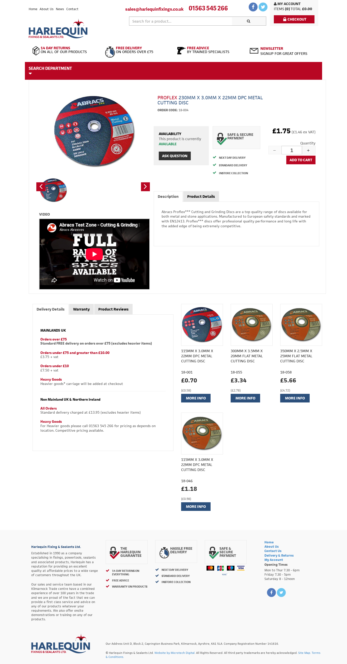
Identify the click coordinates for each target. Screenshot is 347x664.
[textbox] (180, 21)
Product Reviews (113, 309)
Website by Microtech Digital (174, 653)
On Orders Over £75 (134, 50)
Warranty (81, 309)
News (60, 9)
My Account (289, 3)
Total (296, 8)
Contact (72, 9)
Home (33, 9)
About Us (47, 9)
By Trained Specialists (208, 50)
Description (168, 196)
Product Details (201, 196)
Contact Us (272, 551)
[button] (40, 186)
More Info (196, 398)
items (279, 8)
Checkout (297, 19)
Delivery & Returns (279, 555)
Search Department (50, 68)
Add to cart (301, 159)
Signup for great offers (283, 51)
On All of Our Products (64, 50)
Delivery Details (51, 309)
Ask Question (174, 155)
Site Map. (304, 653)
